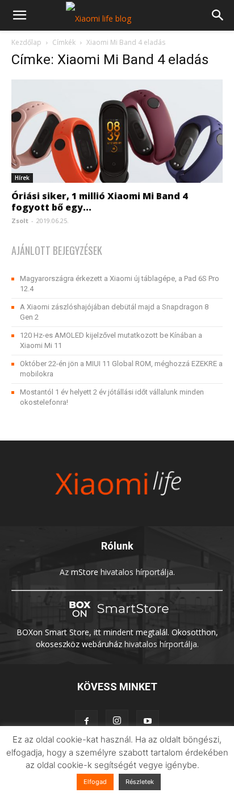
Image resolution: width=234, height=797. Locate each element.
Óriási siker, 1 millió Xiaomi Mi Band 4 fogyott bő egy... (99, 201)
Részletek (140, 782)
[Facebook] (86, 721)
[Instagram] (117, 721)
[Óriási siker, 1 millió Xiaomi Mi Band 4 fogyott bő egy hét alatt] (117, 131)
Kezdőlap (26, 42)
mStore (84, 572)
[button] (19, 15)
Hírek (22, 178)
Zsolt (19, 220)
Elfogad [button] (95, 782)
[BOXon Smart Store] (117, 620)
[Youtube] (147, 721)
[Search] (218, 15)
